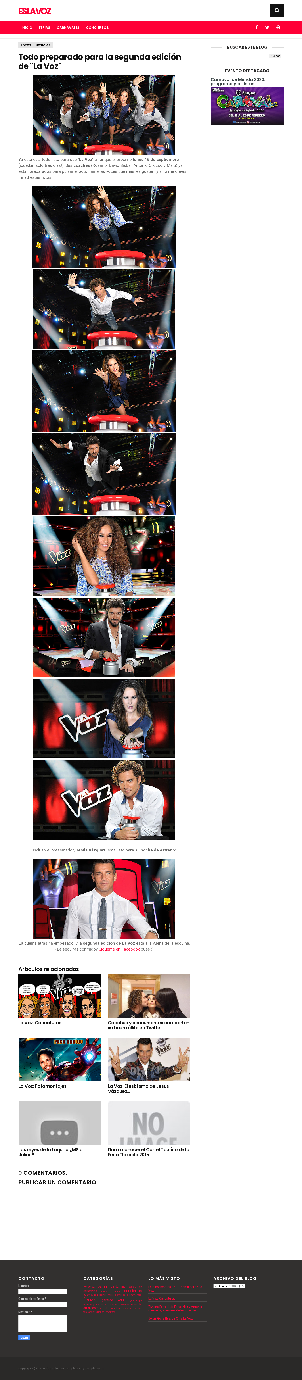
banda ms (118, 1286)
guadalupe (136, 1300)
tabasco (126, 1308)
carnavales (90, 1291)
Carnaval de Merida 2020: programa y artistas (238, 82)
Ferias (44, 27)
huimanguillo (91, 1304)
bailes (102, 1286)
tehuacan (88, 1312)
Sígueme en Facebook (119, 949)
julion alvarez (109, 1304)
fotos (26, 45)
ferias (89, 1299)
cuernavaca (90, 1294)
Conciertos (97, 27)
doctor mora (106, 1295)
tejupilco (99, 1312)
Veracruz (89, 1286)
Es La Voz (34, 11)
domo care (121, 1295)
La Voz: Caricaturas (161, 1298)
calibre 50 (135, 1286)
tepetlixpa (110, 1312)
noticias (43, 45)
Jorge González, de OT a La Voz (170, 1318)
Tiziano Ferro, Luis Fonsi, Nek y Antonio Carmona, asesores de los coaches (175, 1308)
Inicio (27, 27)
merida (104, 1308)
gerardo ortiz (113, 1300)
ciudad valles (110, 1291)
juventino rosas (128, 1304)
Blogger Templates (67, 1368)
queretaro (115, 1308)
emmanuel (135, 1295)
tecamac (137, 1308)
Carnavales (68, 27)
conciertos (133, 1290)
